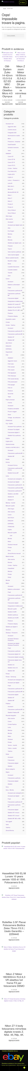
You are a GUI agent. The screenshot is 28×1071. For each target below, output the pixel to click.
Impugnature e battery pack (15, 301)
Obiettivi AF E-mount (13, 815)
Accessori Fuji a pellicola (15, 426)
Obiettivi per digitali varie (14, 243)
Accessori (10, 222)
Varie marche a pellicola (14, 252)
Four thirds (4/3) (12, 171)
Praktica (8, 703)
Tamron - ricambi (12, 745)
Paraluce (10, 313)
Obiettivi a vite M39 (13, 494)
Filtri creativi (11, 370)
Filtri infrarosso (12, 376)
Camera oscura (12, 129)
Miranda (10, 240)
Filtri (7, 355)
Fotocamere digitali (13, 298)
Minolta (10, 538)
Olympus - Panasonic (12, 633)
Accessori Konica (12, 465)
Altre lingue (9, 216)
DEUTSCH (9, 343)
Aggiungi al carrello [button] (7, 104)
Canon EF (10, 156)
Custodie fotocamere (13, 267)
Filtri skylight (11, 385)
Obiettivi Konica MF (13, 473)
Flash (9, 287)
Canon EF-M (11, 159)
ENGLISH (8, 346)
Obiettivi (10, 766)
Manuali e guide (10, 506)
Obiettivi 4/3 (11, 665)
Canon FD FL (11, 165)
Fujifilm (8, 438)
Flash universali (10, 400)
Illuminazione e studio (14, 135)
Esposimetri (9, 352)
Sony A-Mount (12, 210)
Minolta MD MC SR (13, 192)
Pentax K (10, 204)
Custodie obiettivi (12, 270)
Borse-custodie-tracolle (12, 258)
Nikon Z (10, 201)
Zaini (9, 276)
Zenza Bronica (10, 830)
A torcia (10, 402)
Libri (11, 535)
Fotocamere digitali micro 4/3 (15, 661)
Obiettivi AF (11, 337)
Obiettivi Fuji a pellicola (14, 435)
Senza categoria (10, 769)
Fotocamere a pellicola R (15, 491)
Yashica (10, 751)
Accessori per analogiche (15, 479)
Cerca (14, 1068)
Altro (9, 228)
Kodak (7, 459)
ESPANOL (9, 349)
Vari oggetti (9, 821)
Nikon (9, 541)
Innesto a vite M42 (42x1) (13, 447)
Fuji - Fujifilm (9, 423)
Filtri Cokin (11, 364)
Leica (7, 476)
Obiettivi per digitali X (12, 627)
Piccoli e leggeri (12, 411)
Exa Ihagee (11, 231)
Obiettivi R (11, 500)
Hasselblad (11, 568)
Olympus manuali (12, 544)
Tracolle (10, 273)
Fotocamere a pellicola (14, 651)
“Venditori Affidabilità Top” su (10, 1051)
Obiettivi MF (11, 340)
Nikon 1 (10, 195)
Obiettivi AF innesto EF (14, 304)
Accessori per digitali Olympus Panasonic (13, 644)
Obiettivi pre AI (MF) (13, 618)
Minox (9, 237)
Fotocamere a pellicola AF (15, 290)
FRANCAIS (9, 420)
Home (4, 8)
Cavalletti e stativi (10, 319)
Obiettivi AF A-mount (13, 812)
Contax (8, 322)
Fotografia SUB (12, 132)
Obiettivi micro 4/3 (13, 668)
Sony (9, 550)
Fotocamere (11, 760)
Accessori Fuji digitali (14, 429)
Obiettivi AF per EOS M (14, 307)
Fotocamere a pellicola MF (14, 294)
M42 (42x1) (11, 186)
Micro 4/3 (10, 189)
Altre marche (9, 219)
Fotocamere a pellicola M (15, 485)
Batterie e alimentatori (14, 284)
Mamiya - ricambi (10, 503)
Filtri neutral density (13, 379)
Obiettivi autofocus (13, 615)
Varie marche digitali (13, 255)
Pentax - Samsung (11, 677)
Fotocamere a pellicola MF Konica (15, 469)
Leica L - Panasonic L (14, 180)
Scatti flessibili (12, 144)
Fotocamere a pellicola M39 (15, 488)
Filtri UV (10, 388)
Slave (9, 414)
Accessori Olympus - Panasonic (13, 639)
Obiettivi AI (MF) (12, 612)
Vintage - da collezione (14, 417)
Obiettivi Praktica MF (13, 712)
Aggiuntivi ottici (12, 126)
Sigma (7, 772)
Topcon (10, 249)
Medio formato (10, 556)
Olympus (8, 630)
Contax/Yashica (12, 724)
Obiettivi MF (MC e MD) (14, 818)
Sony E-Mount (12, 213)
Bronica (10, 562)
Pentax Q (10, 207)
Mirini (9, 138)
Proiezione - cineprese (14, 141)
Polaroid (10, 246)
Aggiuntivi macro (12, 361)
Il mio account (4, 1068)
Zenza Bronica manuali (14, 553)
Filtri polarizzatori (12, 382)
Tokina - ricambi (12, 748)
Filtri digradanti (12, 373)
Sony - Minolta (10, 790)
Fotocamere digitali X (14, 432)
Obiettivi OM (11, 671)
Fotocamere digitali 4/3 (14, 654)
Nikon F (10, 198)
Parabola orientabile (13, 408)
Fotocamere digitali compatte (16, 657)
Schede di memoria (13, 147)
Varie (9, 150)
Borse (9, 264)
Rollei (9, 577)
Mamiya (10, 234)
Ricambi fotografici (11, 715)
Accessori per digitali (13, 482)
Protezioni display (13, 316)
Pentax (10, 547)
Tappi (9, 397)
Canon (7, 279)
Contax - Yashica (12, 168)
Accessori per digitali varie (15, 225)
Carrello (22, 1067)
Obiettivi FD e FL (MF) (14, 310)
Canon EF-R (11, 162)
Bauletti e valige (12, 261)
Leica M (10, 183)
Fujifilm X (10, 177)
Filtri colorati (11, 367)
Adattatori (8, 153)
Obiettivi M (11, 497)
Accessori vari (10, 124)
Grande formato (10, 444)
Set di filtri (10, 394)
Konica (8, 462)
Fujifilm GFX (11, 174)
